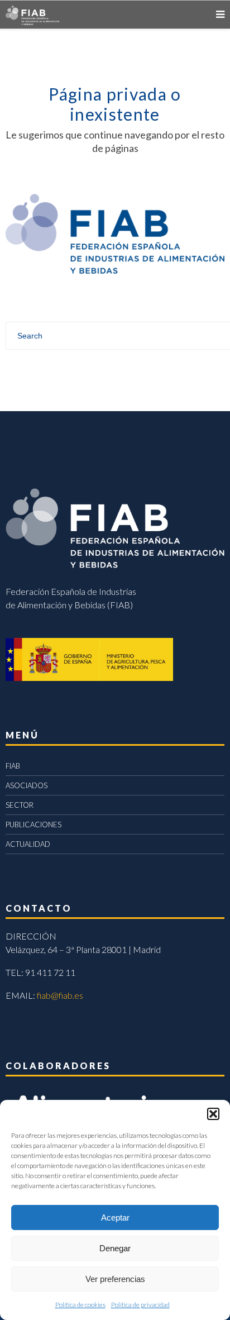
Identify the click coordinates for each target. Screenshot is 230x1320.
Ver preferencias (115, 1279)
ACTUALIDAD (28, 844)
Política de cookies (80, 1304)
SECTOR (19, 804)
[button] (213, 1113)
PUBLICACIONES (33, 824)
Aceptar (115, 1217)
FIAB (13, 765)
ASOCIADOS (26, 785)
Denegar (115, 1248)
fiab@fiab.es (60, 995)
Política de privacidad (140, 1304)
